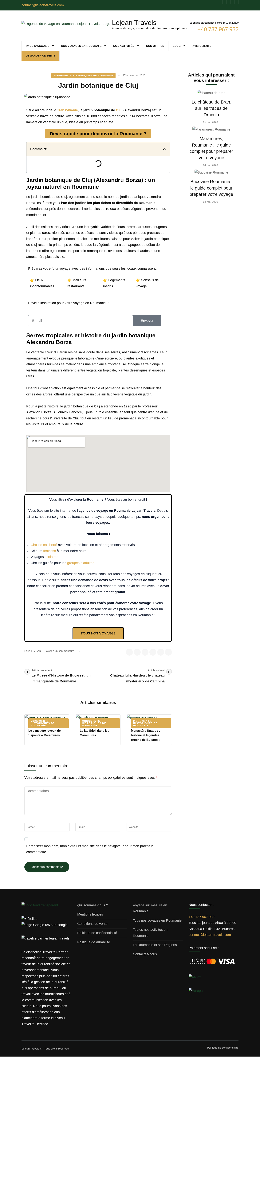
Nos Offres (155, 45)
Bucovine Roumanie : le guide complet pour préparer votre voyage (211, 188)
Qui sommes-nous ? (92, 905)
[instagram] (228, 2)
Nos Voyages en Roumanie (81, 45)
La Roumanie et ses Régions (155, 945)
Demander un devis (40, 55)
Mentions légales (90, 914)
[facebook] (220, 2)
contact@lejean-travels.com (210, 935)
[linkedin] (224, 2)
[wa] (232, 2)
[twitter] (137, 652)
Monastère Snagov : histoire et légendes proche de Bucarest (145, 735)
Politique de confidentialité (97, 933)
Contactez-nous (145, 954)
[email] (160, 652)
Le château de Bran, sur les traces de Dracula (211, 108)
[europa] (196, 991)
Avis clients (201, 45)
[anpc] (195, 977)
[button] (164, 149)
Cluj (119, 110)
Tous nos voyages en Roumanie (157, 920)
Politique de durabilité (93, 942)
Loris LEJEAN (32, 650)
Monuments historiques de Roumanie (83, 75)
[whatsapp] (168, 652)
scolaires (51, 557)
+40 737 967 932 (202, 917)
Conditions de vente (92, 924)
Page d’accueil (37, 45)
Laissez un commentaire (60, 650)
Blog (177, 45)
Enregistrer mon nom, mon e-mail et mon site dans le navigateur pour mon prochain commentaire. (89, 849)
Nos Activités (123, 45)
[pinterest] (236, 2)
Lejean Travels (134, 22)
